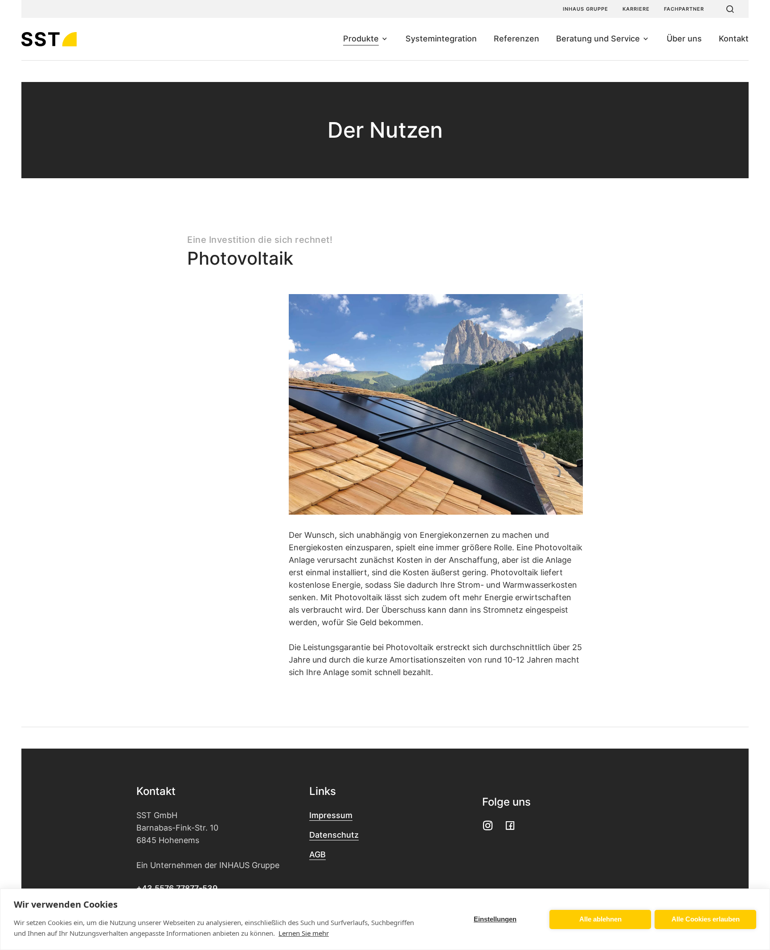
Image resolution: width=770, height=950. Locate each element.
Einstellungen (495, 919)
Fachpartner (684, 9)
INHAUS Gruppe (585, 9)
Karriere (636, 9)
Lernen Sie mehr (304, 933)
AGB (317, 854)
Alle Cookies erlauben (706, 919)
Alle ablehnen (600, 919)
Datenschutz (334, 834)
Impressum (330, 815)
